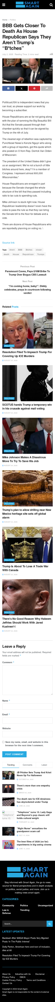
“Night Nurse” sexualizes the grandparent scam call (32, 830)
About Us (6, 973)
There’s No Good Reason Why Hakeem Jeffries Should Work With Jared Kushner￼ (26, 622)
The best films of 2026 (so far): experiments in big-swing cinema (34, 843)
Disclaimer (40, 973)
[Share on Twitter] (21, 88)
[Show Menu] (3, 4)
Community (8, 905)
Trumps (40, 254)
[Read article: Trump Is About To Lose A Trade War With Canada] (27, 545)
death (6, 254)
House (16, 254)
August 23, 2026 (10, 574)
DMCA (23, 977)
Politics (13, 19)
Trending (24, 909)
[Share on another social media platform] (47, 88)
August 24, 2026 (10, 413)
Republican (28, 254)
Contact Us (7, 983)
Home (4, 19)
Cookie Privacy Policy (12, 980)
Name (6, 700)
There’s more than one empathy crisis (33, 787)
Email (6, 714)
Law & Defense (6, 911)
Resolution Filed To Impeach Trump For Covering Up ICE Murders (27, 354)
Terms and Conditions (36, 980)
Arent (12, 249)
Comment (8, 662)
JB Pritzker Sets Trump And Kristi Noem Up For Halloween (34, 774)
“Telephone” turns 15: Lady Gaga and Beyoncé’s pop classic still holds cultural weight (34, 815)
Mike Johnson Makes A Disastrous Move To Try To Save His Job (24, 459)
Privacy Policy (8, 977)
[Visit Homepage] (27, 5)
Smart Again (22, 988)
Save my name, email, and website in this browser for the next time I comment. (26, 743)
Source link (8, 242)
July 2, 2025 (7, 54)
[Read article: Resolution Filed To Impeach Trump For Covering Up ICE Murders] (27, 331)
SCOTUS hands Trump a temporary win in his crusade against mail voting (27, 406)
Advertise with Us (23, 973)
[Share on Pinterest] (34, 88)
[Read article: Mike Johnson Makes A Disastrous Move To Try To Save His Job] (27, 436)
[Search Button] (51, 4)
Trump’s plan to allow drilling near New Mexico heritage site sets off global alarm (26, 513)
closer (39, 249)
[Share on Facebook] (8, 88)
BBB (20, 249)
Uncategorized (45, 905)
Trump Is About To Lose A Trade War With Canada (25, 568)
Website (6, 728)
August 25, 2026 (10, 360)
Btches (29, 249)
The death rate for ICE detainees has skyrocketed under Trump (33, 800)
